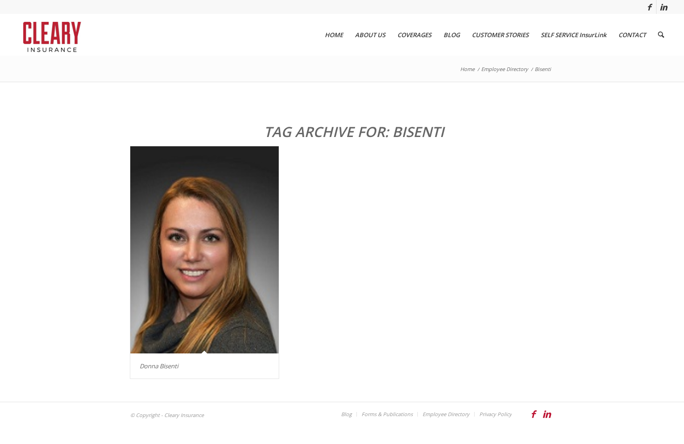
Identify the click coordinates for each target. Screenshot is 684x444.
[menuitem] (334, 35)
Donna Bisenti (159, 366)
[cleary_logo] (50, 35)
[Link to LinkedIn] (664, 7)
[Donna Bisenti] (204, 249)
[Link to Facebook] (649, 7)
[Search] (661, 35)
